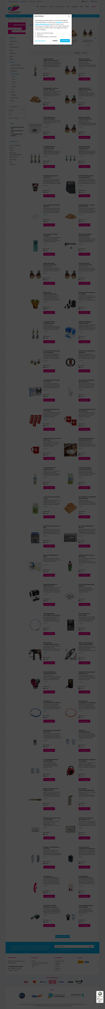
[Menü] (102, 992)
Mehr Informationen (40, 41)
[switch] (99, 1001)
